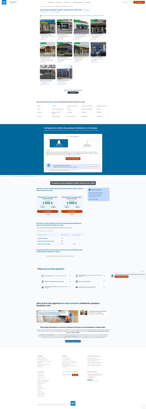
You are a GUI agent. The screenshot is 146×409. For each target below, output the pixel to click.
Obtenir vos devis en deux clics (73, 341)
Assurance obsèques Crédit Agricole (94, 365)
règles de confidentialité (17, 176)
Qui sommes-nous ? (41, 375)
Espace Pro (39, 391)
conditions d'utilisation (26, 176)
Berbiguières (84, 116)
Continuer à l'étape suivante (73, 158)
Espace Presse (40, 396)
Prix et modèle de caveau (67, 359)
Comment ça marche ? (41, 377)
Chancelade (69, 112)
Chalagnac (99, 116)
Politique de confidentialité (42, 381)
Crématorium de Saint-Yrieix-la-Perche (45, 241)
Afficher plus (73, 92)
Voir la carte (86, 10)
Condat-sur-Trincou (71, 116)
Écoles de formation (41, 394)
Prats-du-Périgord (56, 116)
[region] (60, 239)
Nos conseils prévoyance (92, 358)
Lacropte (39, 116)
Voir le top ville (40, 373)
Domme (98, 109)
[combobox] (127, 2)
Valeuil (38, 109)
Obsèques (50, 2)
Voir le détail (51, 214)
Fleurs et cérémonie (77, 2)
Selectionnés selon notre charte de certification (49, 11)
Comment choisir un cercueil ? (43, 359)
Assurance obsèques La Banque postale (94, 362)
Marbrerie (59, 2)
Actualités (87, 2)
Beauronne (39, 112)
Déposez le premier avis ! (95, 61)
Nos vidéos (39, 386)
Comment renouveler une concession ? (69, 361)
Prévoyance (67, 2)
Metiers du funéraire (41, 393)
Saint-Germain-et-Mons (72, 106)
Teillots (38, 106)
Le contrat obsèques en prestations (94, 364)
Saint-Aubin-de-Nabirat (87, 109)
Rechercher (75, 374)
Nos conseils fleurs (40, 388)
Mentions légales (40, 383)
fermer (143, 271)
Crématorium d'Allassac (42, 238)
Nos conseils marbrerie (66, 358)
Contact (38, 378)
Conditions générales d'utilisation (43, 380)
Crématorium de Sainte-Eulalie (44, 243)
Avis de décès (40, 366)
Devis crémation (72, 211)
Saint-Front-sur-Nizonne (57, 109)
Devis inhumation (48, 211)
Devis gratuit (91, 377)
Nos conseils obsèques (41, 358)
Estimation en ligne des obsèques (95, 374)
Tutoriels (39, 389)
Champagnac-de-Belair (102, 106)
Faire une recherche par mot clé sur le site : (70, 372)
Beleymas (99, 112)
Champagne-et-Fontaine (87, 106)
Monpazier (84, 112)
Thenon (53, 106)
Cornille (68, 109)
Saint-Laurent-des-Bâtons (56, 113)
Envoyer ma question (93, 199)
